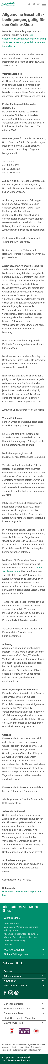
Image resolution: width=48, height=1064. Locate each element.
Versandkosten (11, 923)
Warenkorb (38, 4)
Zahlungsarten (11, 930)
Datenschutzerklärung (14, 940)
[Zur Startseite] (8, 4)
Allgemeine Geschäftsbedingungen (21, 934)
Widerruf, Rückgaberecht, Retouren (20, 937)
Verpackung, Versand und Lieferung (21, 927)
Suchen (29, 4)
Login (34, 4)
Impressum (9, 944)
